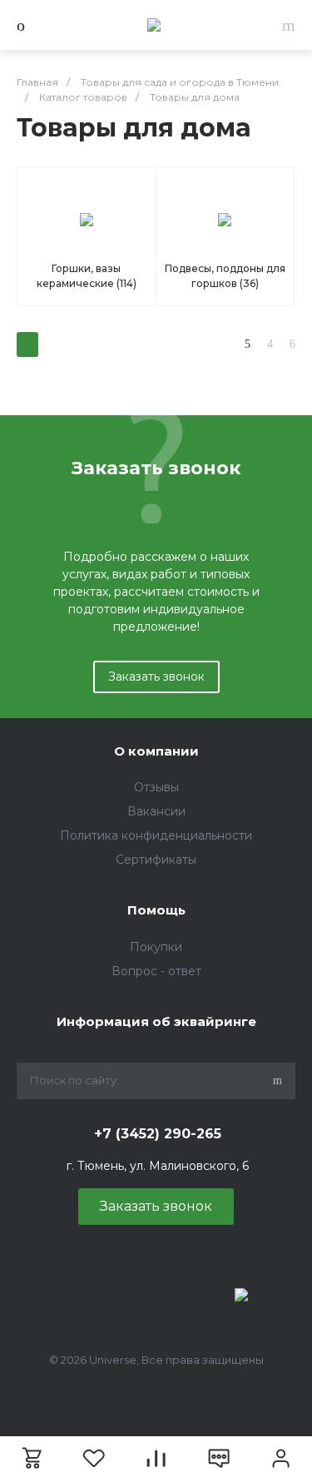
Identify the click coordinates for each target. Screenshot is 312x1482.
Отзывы (156, 787)
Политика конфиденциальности (156, 835)
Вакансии (156, 811)
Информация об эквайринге (156, 1021)
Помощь (156, 910)
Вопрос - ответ (156, 971)
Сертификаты (156, 859)
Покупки (156, 946)
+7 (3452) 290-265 (157, 1134)
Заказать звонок (156, 676)
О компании (156, 751)
